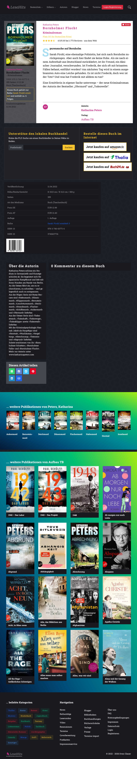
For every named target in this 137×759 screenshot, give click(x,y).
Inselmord (107, 434)
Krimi (127, 24)
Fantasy (38, 721)
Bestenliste (35, 7)
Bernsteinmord (11, 436)
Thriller (11, 710)
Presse (87, 731)
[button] (128, 7)
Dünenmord (44, 434)
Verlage (87, 727)
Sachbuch (40, 726)
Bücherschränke (92, 723)
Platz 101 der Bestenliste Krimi (57, 36)
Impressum (113, 722)
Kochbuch (25, 721)
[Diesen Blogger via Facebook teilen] (19, 371)
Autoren (63, 7)
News (85, 7)
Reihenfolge (65, 714)
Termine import (91, 736)
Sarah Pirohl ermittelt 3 (59, 223)
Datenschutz (113, 726)
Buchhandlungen (92, 719)
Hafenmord (75, 434)
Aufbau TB (87, 119)
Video (62, 722)
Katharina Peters (91, 110)
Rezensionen (66, 726)
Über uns (112, 709)
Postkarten (65, 739)
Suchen (69, 147)
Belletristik (46, 737)
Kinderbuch (26, 716)
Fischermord (60, 434)
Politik (28, 726)
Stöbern (50, 7)
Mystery (12, 716)
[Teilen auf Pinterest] (33, 371)
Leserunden (65, 718)
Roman (34, 710)
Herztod (90, 436)
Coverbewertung (67, 735)
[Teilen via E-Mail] (19, 378)
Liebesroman (14, 726)
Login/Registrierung (112, 7)
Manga (23, 737)
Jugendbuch (41, 716)
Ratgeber (12, 721)
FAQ (109, 713)
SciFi (34, 737)
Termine (97, 7)
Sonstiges (12, 742)
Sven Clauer (125, 753)
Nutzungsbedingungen (118, 717)
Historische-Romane (17, 732)
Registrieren (113, 733)
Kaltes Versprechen (124, 436)
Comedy (11, 737)
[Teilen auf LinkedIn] (12, 378)
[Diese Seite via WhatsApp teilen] (12, 371)
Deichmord (27, 434)
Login (110, 730)
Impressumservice (68, 744)
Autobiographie (38, 732)
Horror (23, 710)
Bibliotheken (90, 714)
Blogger (75, 7)
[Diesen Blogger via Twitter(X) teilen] (26, 371)
